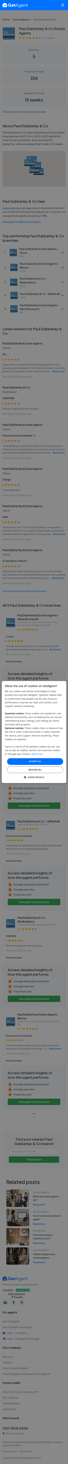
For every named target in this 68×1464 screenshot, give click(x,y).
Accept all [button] (35, 761)
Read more (37, 753)
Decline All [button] (35, 769)
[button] (34, 777)
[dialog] (34, 732)
